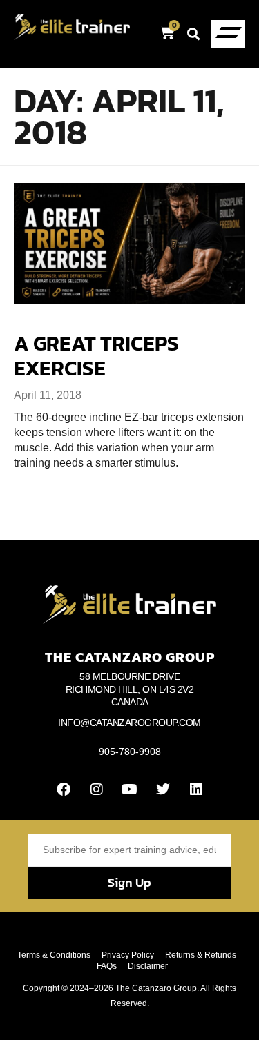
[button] (193, 33)
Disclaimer (148, 966)
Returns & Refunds (200, 955)
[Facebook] (63, 789)
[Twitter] (163, 789)
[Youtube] (129, 789)
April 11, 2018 (47, 395)
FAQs (107, 966)
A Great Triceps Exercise (96, 356)
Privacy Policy (128, 955)
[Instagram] (96, 789)
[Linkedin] (196, 789)
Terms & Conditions (53, 955)
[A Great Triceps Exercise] (129, 243)
